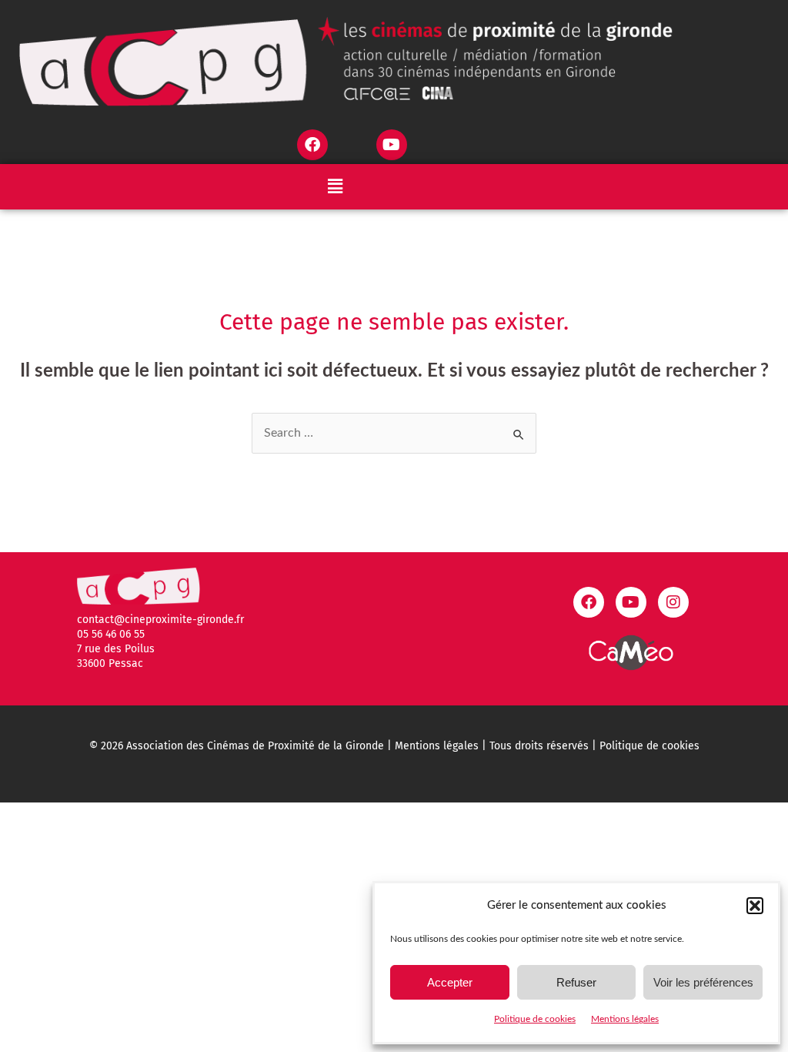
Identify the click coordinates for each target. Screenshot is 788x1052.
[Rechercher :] (394, 433)
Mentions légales (625, 1019)
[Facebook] (312, 144)
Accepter (449, 982)
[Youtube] (391, 144)
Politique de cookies (535, 1019)
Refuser (576, 982)
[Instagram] (673, 602)
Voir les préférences (703, 982)
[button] (755, 905)
